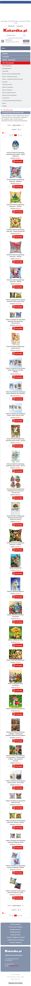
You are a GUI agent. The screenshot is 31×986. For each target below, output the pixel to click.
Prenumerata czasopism (15, 927)
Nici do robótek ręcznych (9, 92)
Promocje (5, 57)
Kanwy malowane (7, 90)
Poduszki (4, 82)
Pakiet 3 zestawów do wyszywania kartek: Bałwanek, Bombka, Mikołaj (15, 370)
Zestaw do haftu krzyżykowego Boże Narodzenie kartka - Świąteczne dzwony (15, 517)
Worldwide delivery (15, 932)
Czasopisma (5, 98)
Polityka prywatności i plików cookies (15, 977)
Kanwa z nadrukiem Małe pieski (15, 660)
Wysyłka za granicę (15, 929)
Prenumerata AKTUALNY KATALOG (12, 100)
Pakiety (4, 106)
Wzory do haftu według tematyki (11, 74)
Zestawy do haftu (7, 84)
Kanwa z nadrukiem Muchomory (15, 708)
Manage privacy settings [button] (15, 983)
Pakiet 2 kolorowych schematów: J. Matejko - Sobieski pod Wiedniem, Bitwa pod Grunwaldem (15, 733)
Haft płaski (5, 71)
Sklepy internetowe (15, 979)
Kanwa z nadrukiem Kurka (15, 640)
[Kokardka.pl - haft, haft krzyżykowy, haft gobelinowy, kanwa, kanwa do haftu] (15, 29)
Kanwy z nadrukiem (7, 87)
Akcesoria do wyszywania (9, 95)
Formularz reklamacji (16, 942)
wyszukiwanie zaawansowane (15, 38)
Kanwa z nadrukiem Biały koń (15, 591)
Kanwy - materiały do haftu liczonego (12, 79)
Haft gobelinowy (6, 68)
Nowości (5, 53)
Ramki (4, 103)
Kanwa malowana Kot (15, 568)
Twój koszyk (3, 41)
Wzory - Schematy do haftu (9, 76)
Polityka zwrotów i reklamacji (15, 940)
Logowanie (19, 26)
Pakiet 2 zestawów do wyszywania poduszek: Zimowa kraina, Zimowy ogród (15, 321)
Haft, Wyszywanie (8, 63)
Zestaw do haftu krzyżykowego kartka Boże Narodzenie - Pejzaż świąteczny (15, 154)
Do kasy (26, 41)
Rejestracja (11, 26)
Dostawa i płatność (15, 924)
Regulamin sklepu (15, 934)
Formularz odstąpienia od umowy (15, 937)
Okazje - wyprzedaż (8, 60)
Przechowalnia (26, 43)
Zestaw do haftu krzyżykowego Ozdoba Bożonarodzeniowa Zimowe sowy (15, 490)
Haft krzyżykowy (6, 65)
